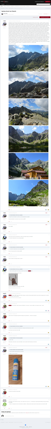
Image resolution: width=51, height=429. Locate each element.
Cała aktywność (8, 4)
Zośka (6, 13)
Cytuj (11, 209)
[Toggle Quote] (9, 349)
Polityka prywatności (22, 426)
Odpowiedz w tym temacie (45, 17)
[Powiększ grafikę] (13, 279)
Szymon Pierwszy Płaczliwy (4, 400)
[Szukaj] (49, 4)
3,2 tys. (5, 320)
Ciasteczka (30, 426)
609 (5, 310)
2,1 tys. (5, 241)
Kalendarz (8, 6)
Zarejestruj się (48, 1)
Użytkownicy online (22, 6)
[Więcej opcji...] (49, 212)
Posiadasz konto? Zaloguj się (39, 1)
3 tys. (5, 300)
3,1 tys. (5, 219)
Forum (2, 6)
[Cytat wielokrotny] (9, 209)
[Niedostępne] (28, 58)
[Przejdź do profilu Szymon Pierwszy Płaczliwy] (5, 404)
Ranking (27, 6)
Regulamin (12, 6)
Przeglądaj (2, 4)
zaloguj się (27, 412)
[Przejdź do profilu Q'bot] (5, 237)
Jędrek (4, 313)
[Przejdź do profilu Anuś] (5, 306)
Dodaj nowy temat (35, 17)
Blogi (4, 6)
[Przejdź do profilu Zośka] (2, 14)
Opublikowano (13, 224)
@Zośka (10, 295)
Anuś (5, 303)
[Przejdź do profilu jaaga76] (5, 296)
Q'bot (5, 234)
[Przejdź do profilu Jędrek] (5, 316)
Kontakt (27, 426)
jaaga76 (4, 293)
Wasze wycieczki (11, 14)
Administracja (17, 6)
